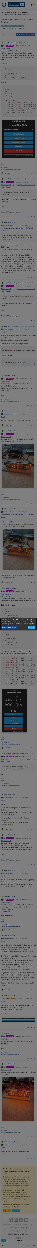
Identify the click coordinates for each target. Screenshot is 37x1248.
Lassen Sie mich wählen (9, 627)
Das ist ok (31, 627)
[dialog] (18, 624)
